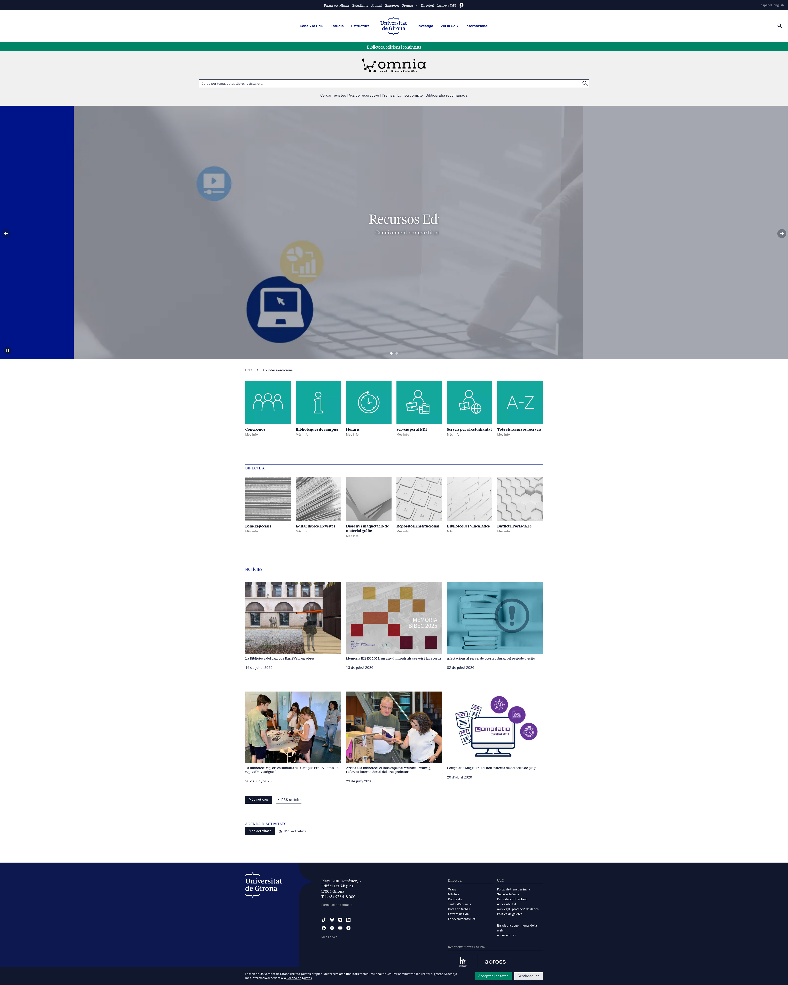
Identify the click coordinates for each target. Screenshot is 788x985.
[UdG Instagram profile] (340, 919)
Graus (452, 889)
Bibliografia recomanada (446, 95)
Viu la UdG (449, 26)
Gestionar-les (528, 976)
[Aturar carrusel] (7, 350)
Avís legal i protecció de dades (518, 909)
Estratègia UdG (458, 914)
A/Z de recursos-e (364, 95)
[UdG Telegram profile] (348, 928)
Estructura (360, 26)
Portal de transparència (513, 889)
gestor (438, 974)
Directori (427, 5)
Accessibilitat (506, 904)
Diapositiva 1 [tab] (391, 353)
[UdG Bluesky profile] (332, 919)
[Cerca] (780, 26)
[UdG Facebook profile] (323, 928)
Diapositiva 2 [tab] (396, 353)
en (779, 5)
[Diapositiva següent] (781, 233)
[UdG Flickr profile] (332, 928)
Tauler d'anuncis (459, 904)
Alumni (376, 5)
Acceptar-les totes (493, 976)
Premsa (407, 5)
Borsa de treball (459, 909)
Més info (394, 249)
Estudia (337, 26)
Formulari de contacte (336, 904)
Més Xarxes (329, 937)
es (766, 5)
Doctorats (455, 899)
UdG (248, 370)
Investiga (425, 26)
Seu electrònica (508, 894)
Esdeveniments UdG (462, 919)
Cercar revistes (333, 95)
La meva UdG (446, 5)
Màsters (454, 894)
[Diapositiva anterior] (6, 233)
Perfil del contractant (512, 899)
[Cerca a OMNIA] (585, 83)
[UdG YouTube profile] (340, 928)
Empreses (392, 5)
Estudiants (360, 5)
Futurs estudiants (336, 5)
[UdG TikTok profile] (323, 919)
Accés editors (506, 935)
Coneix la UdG (311, 26)
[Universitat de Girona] (263, 886)
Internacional (476, 26)
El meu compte (410, 95)
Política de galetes (509, 914)
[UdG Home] (393, 26)
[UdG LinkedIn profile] (348, 919)
